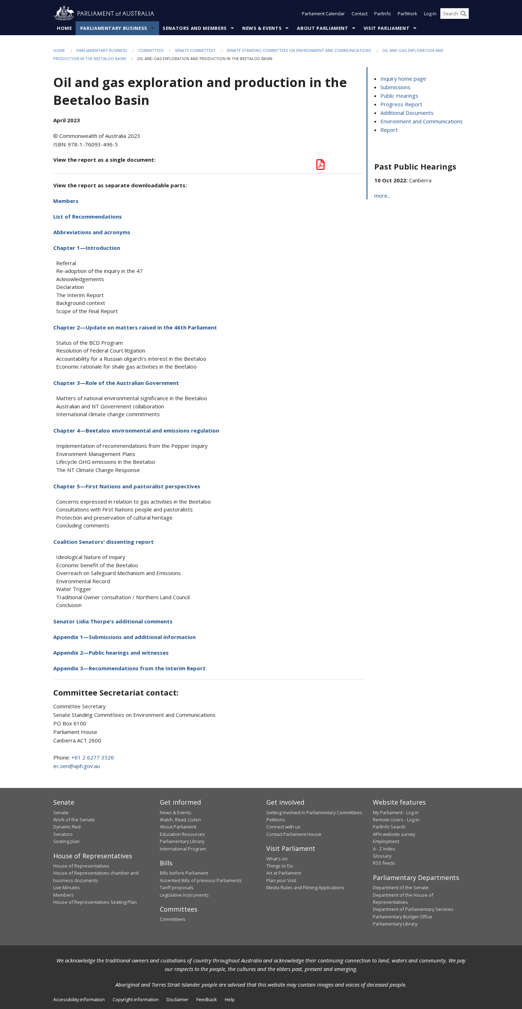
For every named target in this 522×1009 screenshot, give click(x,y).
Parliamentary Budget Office (402, 916)
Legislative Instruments (184, 895)
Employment (386, 841)
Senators (63, 834)
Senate (61, 812)
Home (64, 28)
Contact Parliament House (293, 834)
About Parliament (322, 28)
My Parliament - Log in (396, 812)
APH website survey (394, 834)
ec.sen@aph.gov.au (76, 765)
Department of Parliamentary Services (413, 909)
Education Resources (182, 834)
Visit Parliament (386, 28)
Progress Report (401, 104)
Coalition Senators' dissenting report (103, 541)
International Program (183, 849)
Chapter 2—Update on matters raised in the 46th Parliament (135, 327)
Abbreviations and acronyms (91, 232)
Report (389, 129)
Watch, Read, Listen (180, 819)
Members (65, 200)
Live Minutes (66, 887)
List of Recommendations (87, 216)
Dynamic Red (67, 826)
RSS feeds (384, 863)
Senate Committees (195, 50)
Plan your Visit (281, 880)
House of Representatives (81, 866)
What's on (277, 858)
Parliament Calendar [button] (323, 13)
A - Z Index (384, 849)
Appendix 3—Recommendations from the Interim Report (129, 668)
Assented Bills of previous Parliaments (201, 880)
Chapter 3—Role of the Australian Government (116, 382)
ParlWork (407, 13)
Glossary (382, 856)
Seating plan (66, 841)
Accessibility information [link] (79, 999)
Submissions (395, 87)
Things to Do (279, 866)
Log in (430, 13)
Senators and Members (195, 28)
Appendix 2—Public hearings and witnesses (111, 652)
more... (382, 195)
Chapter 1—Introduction (86, 247)
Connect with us (283, 826)
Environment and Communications (421, 121)
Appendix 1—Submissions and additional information (124, 636)
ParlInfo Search (389, 826)
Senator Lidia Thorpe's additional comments (113, 621)
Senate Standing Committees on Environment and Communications (299, 50)
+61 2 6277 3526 (92, 757)
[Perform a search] (463, 13)
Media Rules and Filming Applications (305, 887)
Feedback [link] (206, 999)
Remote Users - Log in (396, 819)
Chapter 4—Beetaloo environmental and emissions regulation (136, 430)
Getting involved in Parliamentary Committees (314, 812)
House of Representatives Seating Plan (95, 902)
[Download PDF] (320, 166)
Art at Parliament (283, 873)
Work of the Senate (74, 819)
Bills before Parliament (184, 873)
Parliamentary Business (113, 28)
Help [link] (230, 999)
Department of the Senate (401, 887)
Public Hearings (399, 95)
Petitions (275, 819)
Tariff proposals (177, 887)
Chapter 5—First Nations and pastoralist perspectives (126, 486)
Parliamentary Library (182, 841)
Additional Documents (407, 112)
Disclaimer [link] (178, 999)
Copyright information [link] (136, 999)
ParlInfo (382, 13)
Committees (150, 50)
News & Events (262, 28)
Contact (360, 13)
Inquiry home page (403, 78)
